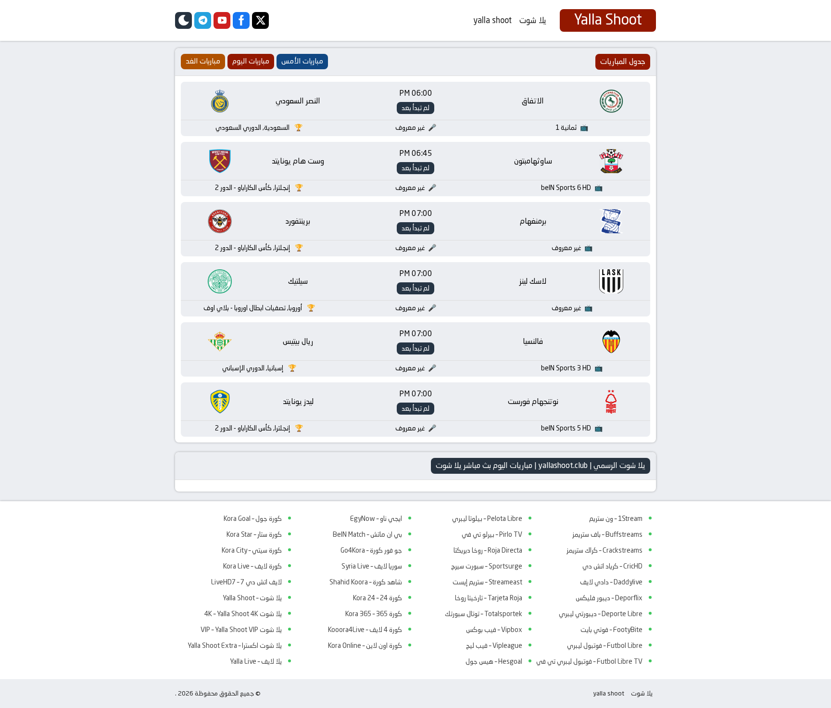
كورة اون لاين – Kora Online (365, 645)
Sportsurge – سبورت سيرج (486, 566)
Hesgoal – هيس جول (494, 661)
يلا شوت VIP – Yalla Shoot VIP (241, 629)
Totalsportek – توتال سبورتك (483, 613)
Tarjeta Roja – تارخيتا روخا (488, 598)
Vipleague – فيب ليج (494, 645)
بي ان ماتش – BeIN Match (367, 534)
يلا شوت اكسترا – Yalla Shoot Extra (235, 645)
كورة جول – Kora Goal (253, 518)
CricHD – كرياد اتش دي (612, 566)
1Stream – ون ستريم (615, 518)
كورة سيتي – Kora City (252, 550)
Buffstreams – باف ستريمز (607, 534)
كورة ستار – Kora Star (254, 534)
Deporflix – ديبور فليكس (609, 598)
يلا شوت (532, 20)
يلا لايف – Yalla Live (256, 661)
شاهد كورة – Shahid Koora (365, 582)
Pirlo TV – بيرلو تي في (492, 534)
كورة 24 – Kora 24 (377, 598)
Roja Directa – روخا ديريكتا (487, 550)
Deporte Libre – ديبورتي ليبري (600, 613)
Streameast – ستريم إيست (487, 582)
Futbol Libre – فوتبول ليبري (604, 645)
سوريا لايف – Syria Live (371, 566)
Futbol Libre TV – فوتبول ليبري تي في (589, 661)
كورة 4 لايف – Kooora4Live (365, 629)
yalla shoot (492, 20)
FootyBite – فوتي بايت (611, 629)
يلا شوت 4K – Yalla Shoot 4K (243, 613)
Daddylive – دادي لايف (611, 582)
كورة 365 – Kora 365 (373, 613)
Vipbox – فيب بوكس (494, 629)
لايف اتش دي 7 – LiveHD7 (246, 582)
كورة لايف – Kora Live (252, 566)
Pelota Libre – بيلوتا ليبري (487, 518)
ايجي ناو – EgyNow (376, 518)
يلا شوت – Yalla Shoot (252, 598)
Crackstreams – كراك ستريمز (604, 550)
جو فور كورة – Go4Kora (371, 550)
